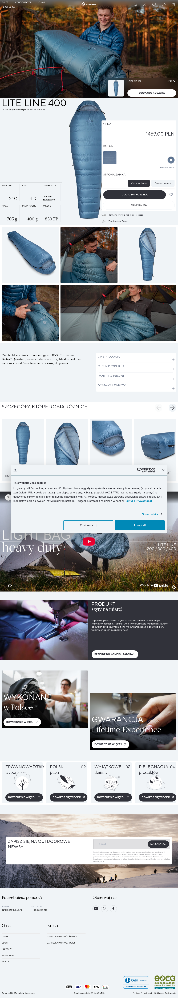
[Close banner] (163, 470)
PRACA (5, 961)
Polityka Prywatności (142, 993)
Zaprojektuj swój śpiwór (62, 936)
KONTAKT (6, 949)
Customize (86, 525)
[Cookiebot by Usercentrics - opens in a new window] (139, 470)
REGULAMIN (8, 955)
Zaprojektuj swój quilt (61, 943)
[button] (158, 408)
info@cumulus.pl (12, 910)
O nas (5, 936)
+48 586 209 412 (39, 910)
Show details (150, 514)
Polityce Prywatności (154, 857)
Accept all (140, 525)
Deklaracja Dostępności (165, 993)
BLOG (5, 943)
